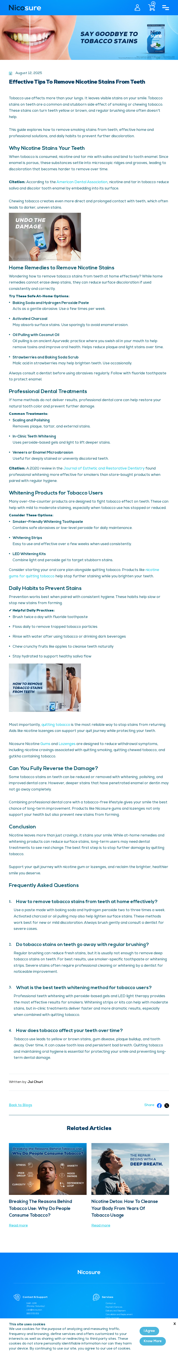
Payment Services (114, 1307)
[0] (149, 7)
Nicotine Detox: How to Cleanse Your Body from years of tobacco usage (124, 1208)
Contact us (111, 1303)
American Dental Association (81, 182)
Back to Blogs (20, 1105)
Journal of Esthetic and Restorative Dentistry (104, 469)
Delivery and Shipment (116, 1311)
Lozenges (67, 744)
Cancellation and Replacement (119, 1315)
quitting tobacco (55, 725)
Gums (45, 744)
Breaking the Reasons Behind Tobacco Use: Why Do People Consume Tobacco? (40, 1208)
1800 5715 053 (32, 1314)
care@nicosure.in (34, 1310)
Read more (18, 1226)
